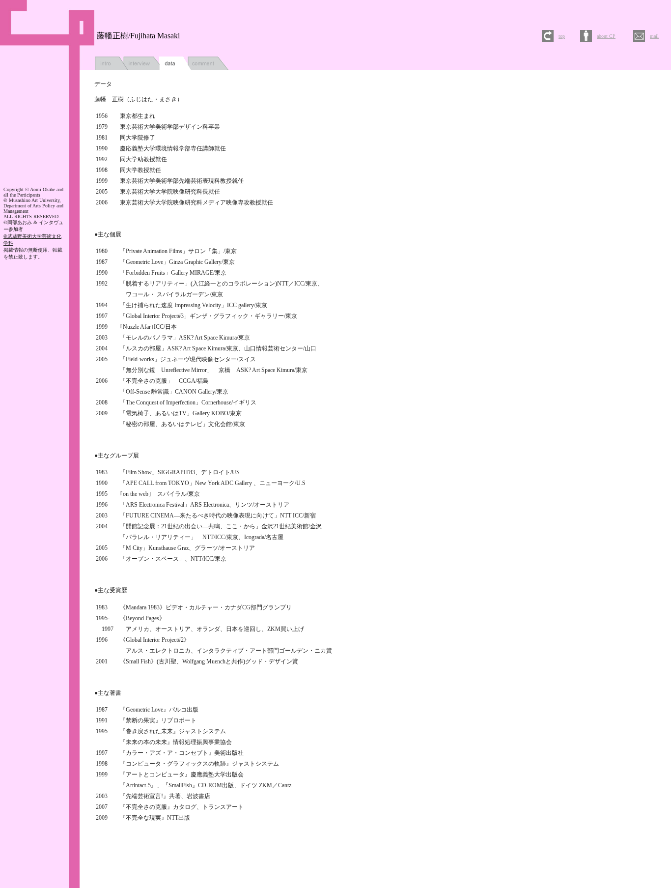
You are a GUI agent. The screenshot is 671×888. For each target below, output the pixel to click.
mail (654, 36)
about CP (606, 36)
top (562, 36)
